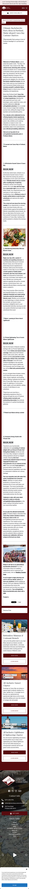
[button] (26, 869)
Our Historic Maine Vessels (14, 828)
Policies (14, 832)
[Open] (14, 855)
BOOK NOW (8, 169)
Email (20, 602)
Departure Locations (14, 834)
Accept (14, 885)
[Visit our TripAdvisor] (19, 791)
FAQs (14, 836)
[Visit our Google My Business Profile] (13, 791)
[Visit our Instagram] (16, 791)
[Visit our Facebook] (9, 791)
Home (14, 822)
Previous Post (7, 610)
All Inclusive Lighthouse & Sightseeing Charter (13, 733)
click (4, 593)
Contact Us (14, 824)
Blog (14, 826)
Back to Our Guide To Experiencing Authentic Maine (13, 21)
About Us (14, 830)
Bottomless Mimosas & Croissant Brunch (13, 636)
